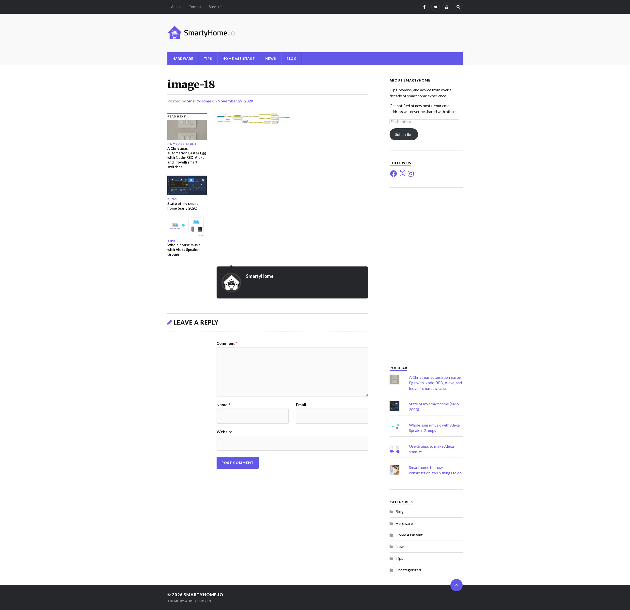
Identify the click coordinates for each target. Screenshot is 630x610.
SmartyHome (199, 101)
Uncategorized (408, 569)
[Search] (458, 6)
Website (224, 431)
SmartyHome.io (203, 594)
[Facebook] (424, 6)
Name (223, 405)
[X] (402, 174)
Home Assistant (238, 59)
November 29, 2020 (235, 101)
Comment (227, 343)
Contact (195, 7)
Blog (291, 59)
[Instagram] (411, 174)
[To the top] (456, 585)
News (270, 59)
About (176, 7)
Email (302, 405)
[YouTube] (446, 6)
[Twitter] (435, 6)
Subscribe (216, 7)
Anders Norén (198, 601)
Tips (208, 59)
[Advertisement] (426, 271)
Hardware (183, 59)
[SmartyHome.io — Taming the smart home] (315, 33)
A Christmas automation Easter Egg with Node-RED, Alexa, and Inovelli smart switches (435, 383)
